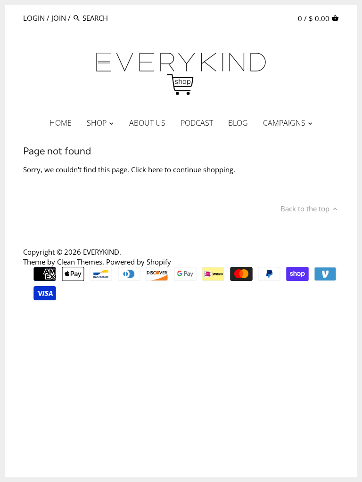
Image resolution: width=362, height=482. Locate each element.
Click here (147, 169)
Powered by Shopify (138, 261)
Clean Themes (79, 261)
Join (58, 18)
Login (34, 18)
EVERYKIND (101, 252)
